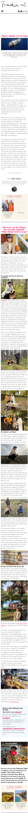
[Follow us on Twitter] (24, 11)
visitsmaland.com (14, 701)
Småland (3, 300)
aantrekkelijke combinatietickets (14, 728)
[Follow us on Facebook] (19, 11)
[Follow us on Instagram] (21, 11)
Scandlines (6, 718)
